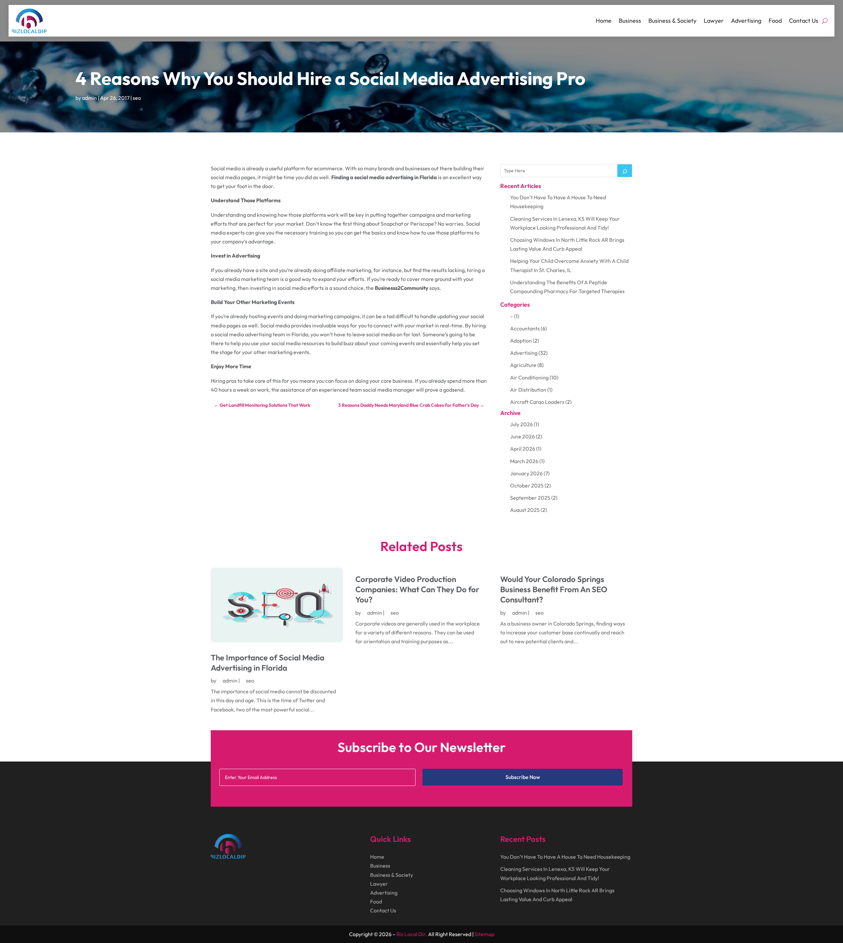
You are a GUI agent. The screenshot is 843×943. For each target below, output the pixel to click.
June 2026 (522, 436)
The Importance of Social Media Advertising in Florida (267, 662)
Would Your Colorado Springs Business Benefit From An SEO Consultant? (553, 589)
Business (630, 20)
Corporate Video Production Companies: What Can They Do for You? (417, 589)
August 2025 (525, 510)
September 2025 (530, 497)
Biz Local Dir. (411, 934)
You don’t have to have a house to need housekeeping (565, 856)
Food (775, 20)
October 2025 (527, 485)
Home (604, 20)
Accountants (525, 328)
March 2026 (524, 461)
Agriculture (523, 365)
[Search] (624, 170)
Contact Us (803, 20)
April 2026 (522, 448)
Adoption (521, 340)
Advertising (746, 20)
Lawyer (714, 20)
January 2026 (526, 473)
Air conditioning (529, 377)
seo (137, 98)
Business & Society (672, 20)
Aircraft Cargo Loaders (537, 402)
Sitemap (484, 934)
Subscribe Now (522, 777)
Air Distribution (528, 389)
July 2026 (521, 424)
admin (89, 98)
